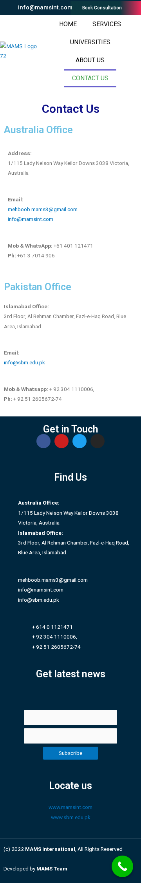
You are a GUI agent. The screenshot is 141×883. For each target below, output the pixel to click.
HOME (68, 24)
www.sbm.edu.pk (70, 817)
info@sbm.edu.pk (24, 362)
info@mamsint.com (30, 219)
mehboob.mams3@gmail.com (43, 209)
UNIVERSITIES (90, 42)
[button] (41, 7)
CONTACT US (90, 78)
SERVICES (106, 24)
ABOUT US (90, 60)
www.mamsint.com (70, 807)
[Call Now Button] (122, 866)
